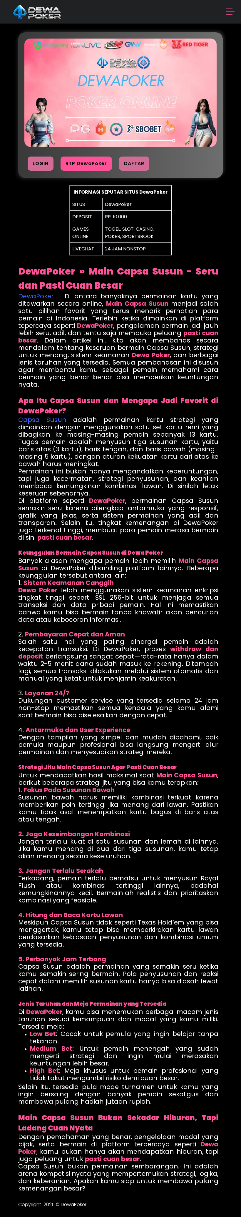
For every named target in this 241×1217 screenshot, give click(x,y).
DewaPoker (35, 296)
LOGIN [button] (40, 163)
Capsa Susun (42, 419)
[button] (230, 13)
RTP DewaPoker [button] (86, 163)
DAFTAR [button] (134, 163)
